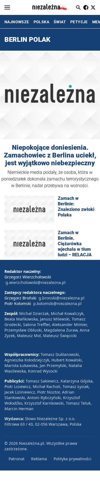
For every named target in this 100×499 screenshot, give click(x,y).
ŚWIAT (60, 22)
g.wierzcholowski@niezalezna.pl (36, 282)
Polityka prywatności (72, 458)
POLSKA (41, 22)
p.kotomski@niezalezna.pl (57, 303)
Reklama (39, 458)
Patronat (16, 458)
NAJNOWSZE (16, 22)
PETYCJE (79, 22)
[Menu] (7, 7)
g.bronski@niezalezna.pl (61, 298)
